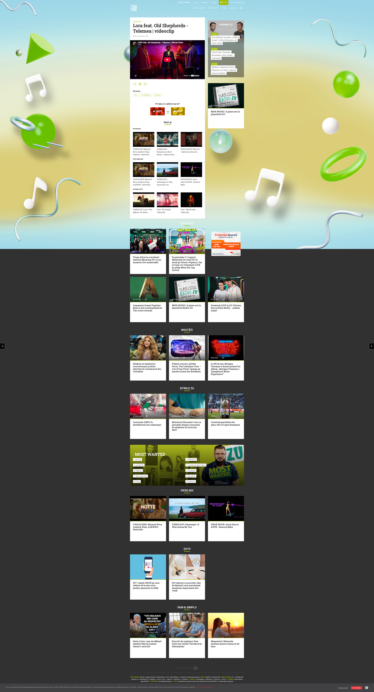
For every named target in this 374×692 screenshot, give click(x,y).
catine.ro (169, 679)
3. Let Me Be (139, 465)
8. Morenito (190, 476)
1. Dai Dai (137, 459)
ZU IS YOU (187, 223)
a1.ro (232, 677)
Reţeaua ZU (204, 2)
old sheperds (145, 95)
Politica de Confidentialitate (203, 687)
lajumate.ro (209, 679)
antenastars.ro (143, 679)
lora (136, 95)
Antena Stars (160, 677)
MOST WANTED (150, 454)
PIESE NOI (137, 22)
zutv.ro (159, 679)
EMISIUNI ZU (213, 8)
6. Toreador (190, 470)
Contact (213, 2)
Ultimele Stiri (239, 677)
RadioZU (208, 677)
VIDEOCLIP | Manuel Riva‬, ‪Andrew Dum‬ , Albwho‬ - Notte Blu (142, 152)
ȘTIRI (224, 8)
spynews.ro (134, 679)
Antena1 (142, 677)
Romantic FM (216, 677)
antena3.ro (177, 679)
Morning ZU (226, 24)
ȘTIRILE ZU (187, 388)
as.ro (163, 679)
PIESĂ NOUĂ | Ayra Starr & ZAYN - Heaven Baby (190, 182)
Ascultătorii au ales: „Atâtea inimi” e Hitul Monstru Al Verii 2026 (225, 40)
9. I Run (137, 481)
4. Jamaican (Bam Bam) (195, 465)
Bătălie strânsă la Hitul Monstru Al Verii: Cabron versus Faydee (224, 70)
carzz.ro (224, 679)
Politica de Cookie (343, 688)
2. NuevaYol (191, 459)
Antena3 (183, 677)
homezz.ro (217, 679)
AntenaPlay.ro (174, 677)
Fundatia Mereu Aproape (225, 681)
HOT (159, 111)
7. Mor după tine (140, 476)
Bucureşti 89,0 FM (238, 2)
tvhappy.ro (152, 679)
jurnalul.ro (185, 679)
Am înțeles (357, 688)
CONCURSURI (198, 8)
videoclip (157, 95)
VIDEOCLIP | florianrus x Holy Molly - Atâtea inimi (165, 152)
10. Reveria (190, 481)
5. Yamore (138, 470)
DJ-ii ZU (195, 2)
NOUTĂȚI (187, 329)
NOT (179, 111)
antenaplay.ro (200, 679)
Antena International (193, 677)
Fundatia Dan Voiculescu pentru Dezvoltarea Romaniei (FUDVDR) (197, 681)
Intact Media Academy (165, 681)
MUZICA (233, 8)
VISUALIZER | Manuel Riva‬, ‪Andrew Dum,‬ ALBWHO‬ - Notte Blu (142, 182)
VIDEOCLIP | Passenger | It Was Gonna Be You (164, 182)
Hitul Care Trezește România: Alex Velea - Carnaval (223, 55)
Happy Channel (150, 677)
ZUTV (167, 677)
